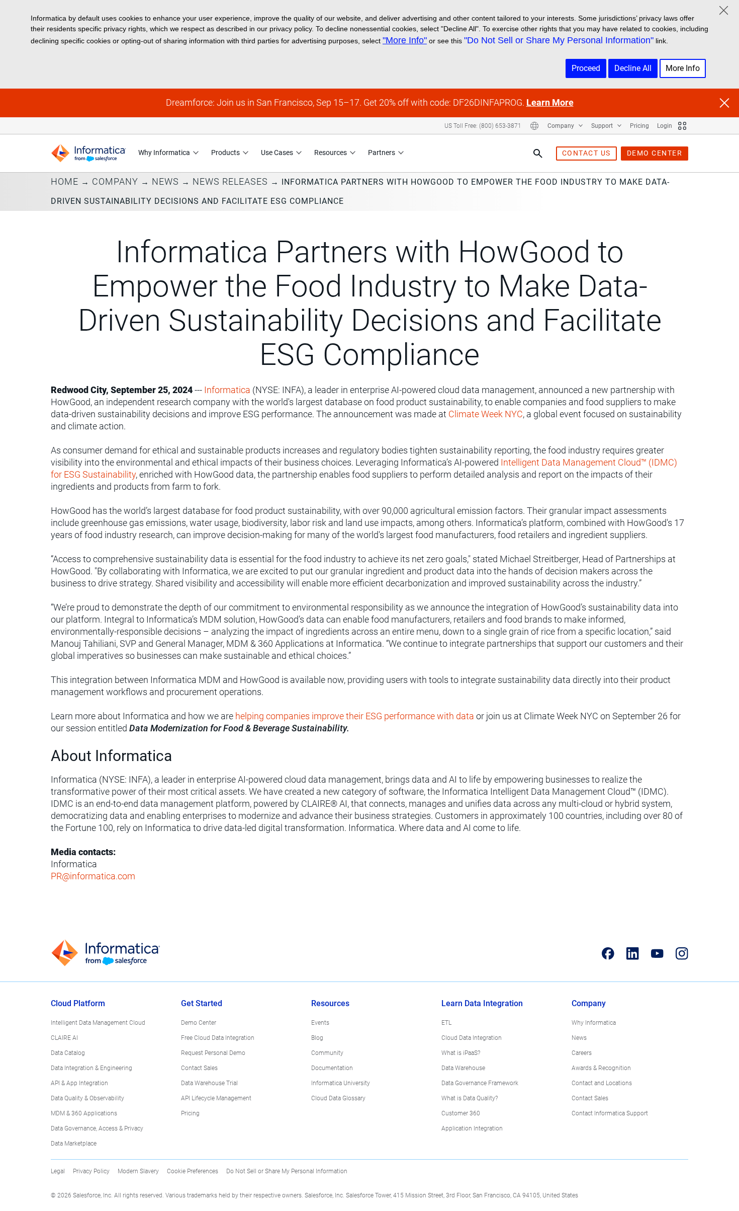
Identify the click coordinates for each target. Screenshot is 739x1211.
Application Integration (472, 1128)
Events (320, 1022)
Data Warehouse (463, 1068)
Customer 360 (460, 1113)
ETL (446, 1022)
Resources (330, 152)
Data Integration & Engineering (91, 1068)
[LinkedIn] (632, 953)
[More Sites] (682, 126)
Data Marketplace (74, 1143)
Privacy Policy (91, 1171)
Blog (317, 1037)
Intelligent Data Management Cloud (98, 1022)
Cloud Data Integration (471, 1037)
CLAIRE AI (64, 1037)
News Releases (230, 181)
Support (602, 125)
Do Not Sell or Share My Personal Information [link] (286, 1171)
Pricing (639, 125)
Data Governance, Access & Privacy (97, 1128)
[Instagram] (682, 953)
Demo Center (198, 1022)
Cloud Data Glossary (338, 1098)
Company (561, 125)
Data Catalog (68, 1052)
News (165, 181)
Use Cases (277, 152)
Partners (381, 152)
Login (664, 125)
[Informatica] (88, 153)
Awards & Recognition (601, 1068)
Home (64, 181)
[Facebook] (608, 953)
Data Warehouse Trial (209, 1083)
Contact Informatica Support (610, 1113)
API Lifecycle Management (216, 1098)
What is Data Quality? (469, 1098)
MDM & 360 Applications (84, 1113)
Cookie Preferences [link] (192, 1171)
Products (225, 152)
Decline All (633, 68)
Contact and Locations (602, 1083)
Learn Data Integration (482, 1003)
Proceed (586, 68)
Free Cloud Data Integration (217, 1037)
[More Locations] (534, 126)
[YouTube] (657, 953)
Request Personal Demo (213, 1052)
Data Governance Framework (479, 1083)
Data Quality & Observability (87, 1098)
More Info (683, 68)
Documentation (332, 1068)
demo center (655, 153)
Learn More (550, 102)
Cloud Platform (78, 1003)
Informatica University (340, 1083)
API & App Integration (79, 1083)
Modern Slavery (138, 1171)
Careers (582, 1052)
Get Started (201, 1003)
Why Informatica (164, 152)
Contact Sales (199, 1068)
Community (327, 1052)
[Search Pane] (538, 153)
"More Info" (405, 40)
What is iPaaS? (460, 1052)
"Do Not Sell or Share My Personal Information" (559, 40)
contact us (586, 153)
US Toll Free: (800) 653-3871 (482, 125)
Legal (58, 1171)
